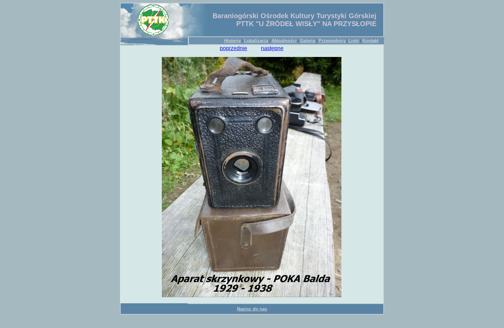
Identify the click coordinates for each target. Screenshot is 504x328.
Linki (353, 40)
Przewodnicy (332, 40)
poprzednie (233, 48)
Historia (232, 40)
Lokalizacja (256, 40)
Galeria (307, 40)
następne (272, 48)
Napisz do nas (252, 309)
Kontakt (370, 40)
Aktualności (284, 40)
